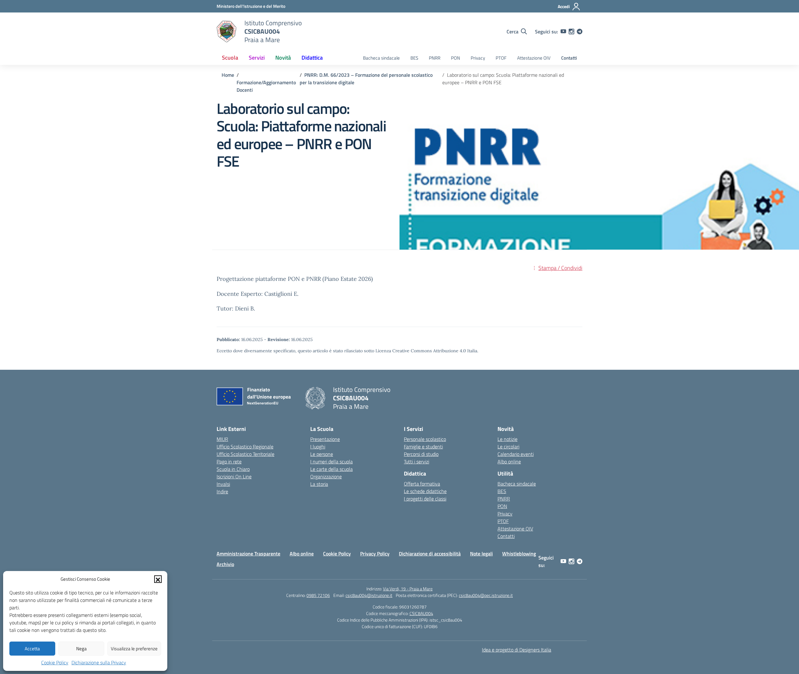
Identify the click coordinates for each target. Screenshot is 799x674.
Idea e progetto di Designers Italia (516, 649)
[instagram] (571, 31)
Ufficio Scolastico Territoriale (245, 454)
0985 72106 (318, 595)
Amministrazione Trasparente (248, 553)
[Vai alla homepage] (227, 31)
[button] (158, 579)
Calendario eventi (516, 454)
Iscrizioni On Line (234, 476)
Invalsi (223, 484)
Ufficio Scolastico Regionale (245, 446)
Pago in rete (229, 461)
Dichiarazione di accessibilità (430, 553)
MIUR (222, 439)
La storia (319, 484)
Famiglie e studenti (423, 446)
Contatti (569, 57)
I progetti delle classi (425, 498)
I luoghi (317, 446)
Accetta (32, 648)
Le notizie (507, 439)
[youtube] (563, 31)
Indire (222, 491)
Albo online (509, 461)
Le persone (321, 454)
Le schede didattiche (425, 491)
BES (414, 57)
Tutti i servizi (416, 461)
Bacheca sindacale (381, 57)
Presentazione (325, 439)
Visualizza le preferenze (134, 648)
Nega (81, 648)
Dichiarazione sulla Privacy (98, 662)
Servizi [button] (257, 57)
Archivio (225, 564)
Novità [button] (283, 57)
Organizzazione (326, 476)
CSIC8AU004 (421, 613)
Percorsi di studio (421, 454)
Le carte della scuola (331, 469)
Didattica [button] (312, 57)
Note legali (481, 553)
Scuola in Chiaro (233, 469)
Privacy (478, 57)
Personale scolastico (425, 439)
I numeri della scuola (331, 461)
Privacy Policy (375, 553)
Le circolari (508, 446)
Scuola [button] (230, 57)
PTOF (501, 57)
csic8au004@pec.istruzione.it (486, 595)
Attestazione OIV (534, 57)
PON (455, 57)
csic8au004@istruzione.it (369, 595)
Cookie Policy (54, 662)
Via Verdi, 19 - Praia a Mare (408, 588)
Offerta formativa (422, 483)
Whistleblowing (519, 553)
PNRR (434, 57)
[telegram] (579, 31)
